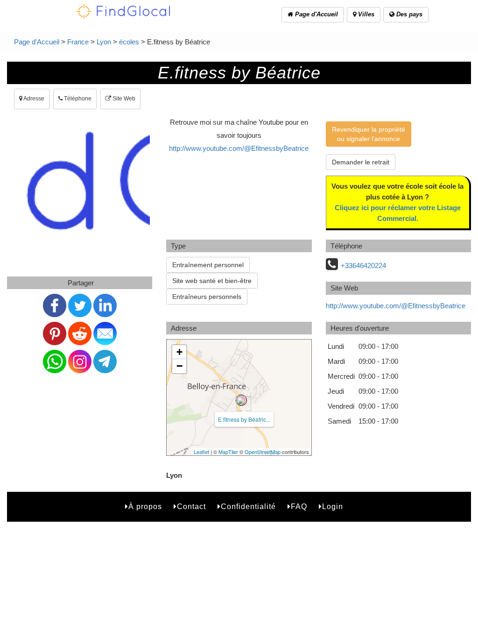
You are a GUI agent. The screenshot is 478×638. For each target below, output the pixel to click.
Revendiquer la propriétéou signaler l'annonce (368, 134)
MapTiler (228, 451)
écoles (129, 42)
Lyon (104, 42)
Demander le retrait (360, 162)
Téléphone (77, 98)
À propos (145, 506)
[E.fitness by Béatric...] (241, 400)
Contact (191, 506)
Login (332, 506)
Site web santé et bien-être (212, 280)
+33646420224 (363, 265)
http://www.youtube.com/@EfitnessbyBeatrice (239, 148)
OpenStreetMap (263, 451)
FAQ (299, 506)
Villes (365, 14)
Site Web (123, 98)
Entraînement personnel (208, 265)
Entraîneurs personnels (206, 296)
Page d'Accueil (315, 14)
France (78, 42)
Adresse (33, 98)
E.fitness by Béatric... (244, 419)
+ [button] (179, 352)
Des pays (408, 14)
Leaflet (201, 451)
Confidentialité (248, 506)
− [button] (179, 366)
